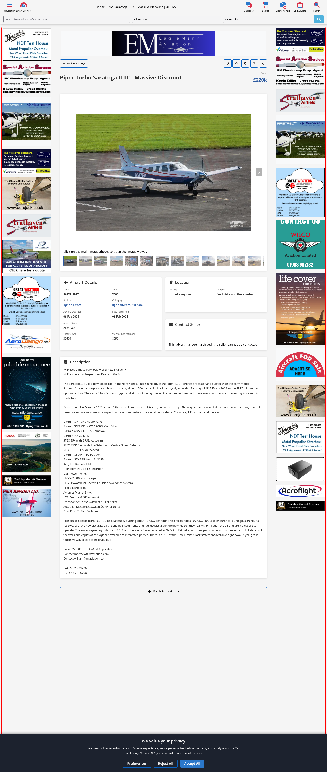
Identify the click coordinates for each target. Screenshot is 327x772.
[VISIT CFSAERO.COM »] (26, 452)
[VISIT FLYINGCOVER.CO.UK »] (26, 393)
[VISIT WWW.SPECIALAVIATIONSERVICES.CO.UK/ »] (26, 78)
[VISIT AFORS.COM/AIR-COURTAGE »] (26, 256)
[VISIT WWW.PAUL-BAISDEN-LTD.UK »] (26, 503)
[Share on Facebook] (245, 63)
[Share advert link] (263, 63)
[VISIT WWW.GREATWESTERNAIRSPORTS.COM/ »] (26, 300)
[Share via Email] (254, 63)
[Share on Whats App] (236, 63)
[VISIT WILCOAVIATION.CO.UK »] (300, 244)
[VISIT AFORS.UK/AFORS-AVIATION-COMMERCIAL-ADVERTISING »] (300, 364)
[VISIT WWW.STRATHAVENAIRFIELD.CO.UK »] (26, 225)
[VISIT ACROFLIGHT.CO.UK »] (300, 491)
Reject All (165, 763)
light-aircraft (72, 305)
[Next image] (259, 172)
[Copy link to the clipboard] (228, 63)
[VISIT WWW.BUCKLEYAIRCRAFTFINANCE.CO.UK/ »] (26, 480)
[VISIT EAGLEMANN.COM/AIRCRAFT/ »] (163, 44)
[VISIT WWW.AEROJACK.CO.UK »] (26, 193)
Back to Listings (76, 63)
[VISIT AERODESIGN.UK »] (26, 341)
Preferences (137, 763)
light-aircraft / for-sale (127, 305)
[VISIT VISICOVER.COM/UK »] (26, 161)
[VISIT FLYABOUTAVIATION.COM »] (26, 121)
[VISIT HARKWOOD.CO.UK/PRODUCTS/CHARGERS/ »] (300, 469)
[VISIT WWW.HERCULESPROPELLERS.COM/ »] (26, 44)
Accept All (192, 763)
